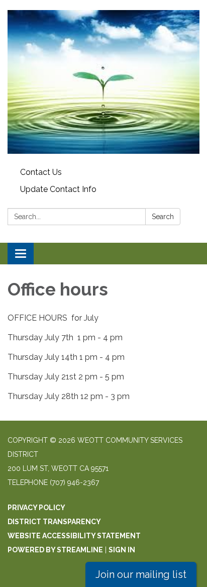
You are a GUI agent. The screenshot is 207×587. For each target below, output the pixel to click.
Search (163, 217)
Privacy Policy (36, 508)
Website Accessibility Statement (74, 536)
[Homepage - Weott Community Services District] (103, 82)
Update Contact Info (58, 189)
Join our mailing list (140, 574)
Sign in (122, 550)
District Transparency (54, 522)
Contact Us (41, 172)
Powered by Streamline (55, 550)
